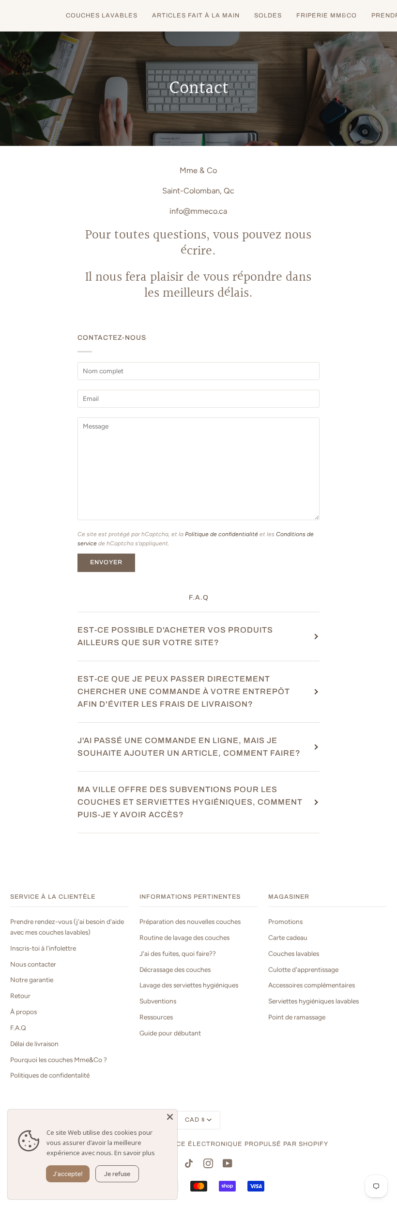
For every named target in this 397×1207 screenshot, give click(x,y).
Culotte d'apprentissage (303, 969)
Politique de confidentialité (221, 534)
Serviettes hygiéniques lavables (313, 1001)
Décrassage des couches (175, 969)
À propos (23, 1012)
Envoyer (106, 562)
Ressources (156, 1017)
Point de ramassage (296, 1017)
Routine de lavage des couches (184, 937)
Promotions (285, 921)
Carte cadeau (287, 937)
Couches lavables (293, 953)
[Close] (170, 1117)
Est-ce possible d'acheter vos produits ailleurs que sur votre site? (175, 636)
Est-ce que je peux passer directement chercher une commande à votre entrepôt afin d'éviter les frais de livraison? (183, 691)
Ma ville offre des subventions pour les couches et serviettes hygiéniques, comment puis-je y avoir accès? (190, 802)
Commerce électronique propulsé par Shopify (236, 1144)
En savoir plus (134, 1152)
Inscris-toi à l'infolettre (43, 948)
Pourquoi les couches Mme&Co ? (58, 1060)
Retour (20, 996)
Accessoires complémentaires (311, 985)
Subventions (157, 1001)
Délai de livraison (34, 1044)
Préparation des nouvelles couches (190, 921)
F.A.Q (18, 1028)
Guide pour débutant (170, 1033)
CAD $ (195, 1119)
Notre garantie (31, 980)
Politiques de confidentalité (50, 1075)
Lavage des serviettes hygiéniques (188, 985)
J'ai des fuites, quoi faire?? (177, 953)
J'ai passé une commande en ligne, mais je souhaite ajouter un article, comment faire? (189, 746)
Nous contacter (33, 964)
